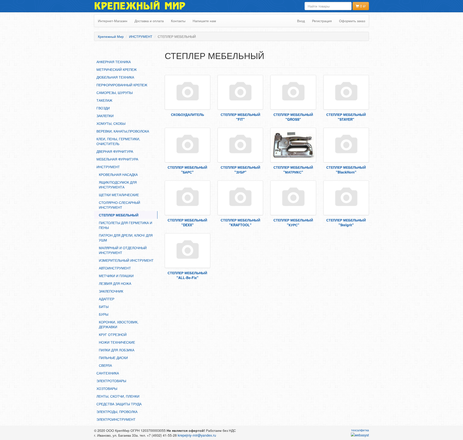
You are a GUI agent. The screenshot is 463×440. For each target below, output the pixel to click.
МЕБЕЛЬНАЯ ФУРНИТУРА (117, 159)
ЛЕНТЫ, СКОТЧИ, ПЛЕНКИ (117, 396)
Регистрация (322, 20)
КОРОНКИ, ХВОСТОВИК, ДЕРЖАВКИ (118, 324)
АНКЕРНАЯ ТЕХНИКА (113, 61)
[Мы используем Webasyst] (360, 434)
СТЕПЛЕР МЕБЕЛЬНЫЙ (118, 215)
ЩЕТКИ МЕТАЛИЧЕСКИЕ (119, 194)
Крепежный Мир (139, 6)
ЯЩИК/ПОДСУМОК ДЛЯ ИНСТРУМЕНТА (118, 184)
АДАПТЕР (106, 298)
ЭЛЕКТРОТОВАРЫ (111, 380)
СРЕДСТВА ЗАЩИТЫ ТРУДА (119, 403)
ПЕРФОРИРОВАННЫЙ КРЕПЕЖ (121, 84)
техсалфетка (360, 430)
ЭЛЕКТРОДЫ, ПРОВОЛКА (116, 411)
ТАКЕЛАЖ (104, 100)
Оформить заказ (352, 20)
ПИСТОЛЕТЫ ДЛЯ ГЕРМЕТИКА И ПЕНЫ (125, 225)
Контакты (178, 20)
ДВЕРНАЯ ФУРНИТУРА (114, 151)
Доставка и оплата (149, 20)
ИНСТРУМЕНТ (108, 166)
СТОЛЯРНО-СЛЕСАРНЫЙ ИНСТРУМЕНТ (119, 205)
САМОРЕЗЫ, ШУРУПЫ (114, 92)
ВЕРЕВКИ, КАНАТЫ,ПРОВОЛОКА (122, 131)
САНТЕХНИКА (107, 373)
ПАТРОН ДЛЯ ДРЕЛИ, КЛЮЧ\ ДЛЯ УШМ (126, 237)
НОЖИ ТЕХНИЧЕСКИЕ (117, 342)
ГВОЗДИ (103, 108)
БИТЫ (104, 306)
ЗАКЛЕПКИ (105, 115)
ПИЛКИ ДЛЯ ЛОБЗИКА (116, 349)
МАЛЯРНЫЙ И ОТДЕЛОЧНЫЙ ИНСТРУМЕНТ (123, 250)
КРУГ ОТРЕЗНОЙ (113, 334)
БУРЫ (103, 314)
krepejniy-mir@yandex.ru (197, 435)
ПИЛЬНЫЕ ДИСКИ (113, 357)
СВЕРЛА (105, 365)
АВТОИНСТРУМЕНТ (115, 268)
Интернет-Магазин (112, 20)
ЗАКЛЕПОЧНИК (111, 291)
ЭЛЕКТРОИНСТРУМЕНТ (116, 419)
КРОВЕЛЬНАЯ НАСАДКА (118, 174)
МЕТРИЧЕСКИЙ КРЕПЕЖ (116, 69)
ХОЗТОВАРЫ (106, 388)
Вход (301, 20)
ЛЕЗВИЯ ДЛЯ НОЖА (115, 283)
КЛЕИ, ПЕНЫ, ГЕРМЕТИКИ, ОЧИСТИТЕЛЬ (118, 141)
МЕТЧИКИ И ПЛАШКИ (116, 275)
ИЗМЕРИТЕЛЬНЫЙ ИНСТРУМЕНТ (126, 260)
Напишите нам (204, 20)
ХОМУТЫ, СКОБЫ (110, 123)
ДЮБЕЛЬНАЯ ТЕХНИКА (115, 77)
